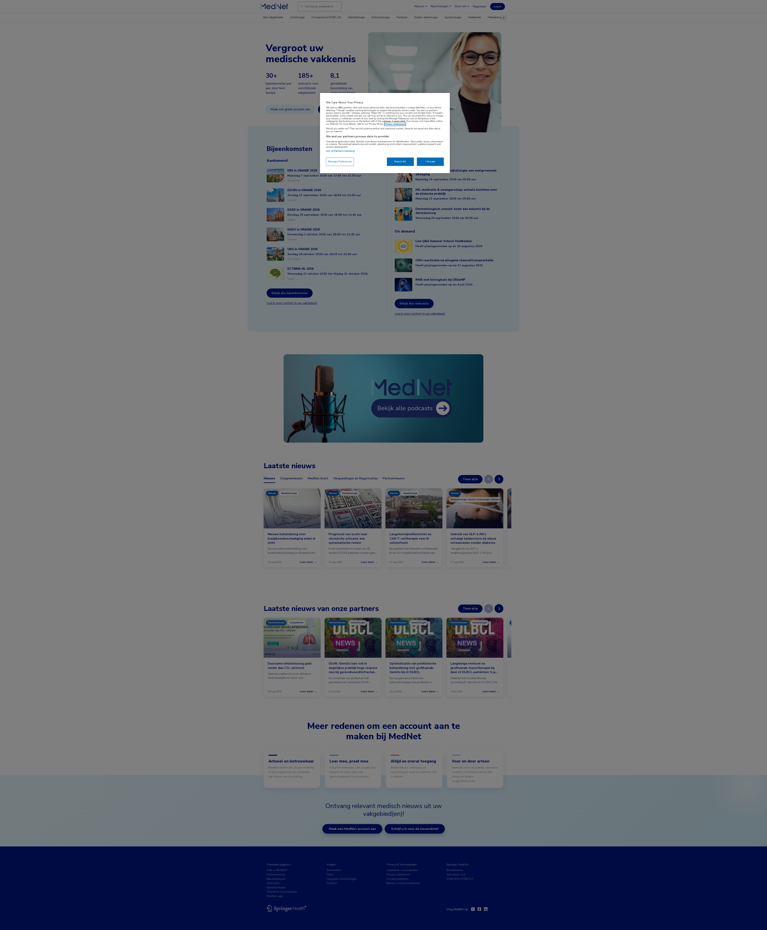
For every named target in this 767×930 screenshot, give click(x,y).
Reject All (400, 161)
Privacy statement (395, 124)
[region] (385, 133)
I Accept (430, 161)
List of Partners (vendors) (340, 151)
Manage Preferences (340, 161)
